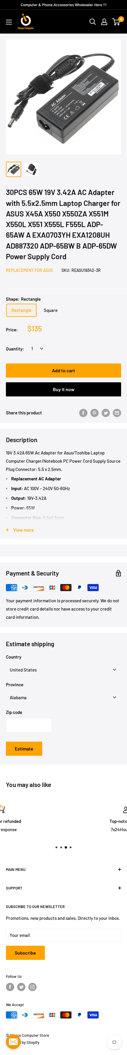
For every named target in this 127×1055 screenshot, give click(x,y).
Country (13, 656)
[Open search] (92, 22)
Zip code (14, 712)
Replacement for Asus (29, 270)
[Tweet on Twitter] (106, 412)
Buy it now (63, 389)
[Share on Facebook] (83, 412)
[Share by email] (117, 412)
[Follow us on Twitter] (21, 987)
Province (14, 684)
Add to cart (63, 370)
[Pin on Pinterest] (94, 412)
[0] (116, 21)
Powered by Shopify (22, 1042)
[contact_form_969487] (13, 1041)
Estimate (24, 748)
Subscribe (25, 952)
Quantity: (15, 348)
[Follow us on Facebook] (10, 987)
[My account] (104, 22)
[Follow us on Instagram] (32, 987)
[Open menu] (9, 22)
